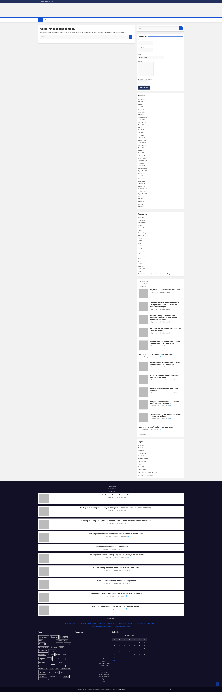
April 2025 (141, 135)
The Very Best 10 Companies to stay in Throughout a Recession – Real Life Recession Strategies (164, 305)
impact (42, 659)
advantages (43, 637)
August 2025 (141, 125)
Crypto (140, 230)
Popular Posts (144, 281)
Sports (140, 263)
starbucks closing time (65, 668)
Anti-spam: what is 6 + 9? (145, 79)
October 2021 (142, 191)
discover (43, 650)
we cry (40, 679)
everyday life (42, 654)
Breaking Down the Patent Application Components (164, 389)
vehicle (66, 676)
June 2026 (141, 104)
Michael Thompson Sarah (167, 346)
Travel (139, 271)
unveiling (59, 676)
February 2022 (142, 183)
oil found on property (52, 662)
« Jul (113, 660)
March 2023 (141, 166)
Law (139, 253)
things (56, 672)
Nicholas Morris (164, 292)
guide (58, 654)
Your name (141, 40)
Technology (141, 269)
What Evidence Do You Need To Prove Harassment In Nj (154, 274)
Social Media (141, 261)
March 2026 (141, 112)
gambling (51, 654)
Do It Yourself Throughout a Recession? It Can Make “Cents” (165, 329)
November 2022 (142, 168)
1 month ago (154, 380)
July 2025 (140, 127)
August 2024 (141, 148)
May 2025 (140, 132)
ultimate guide (52, 676)
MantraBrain (121, 689)
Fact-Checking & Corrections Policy (148, 472)
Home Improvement (143, 251)
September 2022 (142, 171)
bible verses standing (49, 640)
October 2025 (142, 120)
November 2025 (142, 117)
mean (63, 659)
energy (52, 651)
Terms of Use (142, 461)
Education (141, 235)
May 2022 (140, 176)
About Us (140, 448)
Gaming (140, 246)
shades (51, 668)
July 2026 (140, 102)
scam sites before (43, 668)
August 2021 (141, 196)
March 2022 (141, 181)
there (49, 672)
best (40, 641)
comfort (59, 644)
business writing (62, 641)
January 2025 (142, 140)
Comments (143, 286)
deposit (61, 647)
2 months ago (155, 405)
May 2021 (140, 204)
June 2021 (141, 201)
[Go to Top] (217, 684)
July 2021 (140, 199)
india (49, 659)
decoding (54, 647)
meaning (42, 662)
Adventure (141, 217)
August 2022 (141, 173)
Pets (139, 258)
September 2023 (142, 160)
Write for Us (141, 456)
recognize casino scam (44, 666)
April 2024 (141, 153)
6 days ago (154, 346)
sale (53, 666)
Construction (141, 228)
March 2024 (141, 155)
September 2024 (142, 145)
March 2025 (141, 137)
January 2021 (142, 206)
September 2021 (142, 194)
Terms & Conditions (143, 467)
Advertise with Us (143, 458)
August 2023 (141, 163)
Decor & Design (142, 233)
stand (57, 668)
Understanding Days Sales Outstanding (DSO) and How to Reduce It (164, 402)
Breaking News (142, 223)
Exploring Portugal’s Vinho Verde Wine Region (156, 354)
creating (67, 644)
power (61, 662)
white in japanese (48, 679)
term (42, 672)
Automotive (141, 220)
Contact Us (141, 445)
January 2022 (142, 186)
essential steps (60, 651)
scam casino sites (61, 666)
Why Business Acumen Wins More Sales (165, 290)
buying (41, 644)
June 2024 (141, 150)
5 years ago (154, 292)
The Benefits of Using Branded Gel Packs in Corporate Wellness (165, 415)
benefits (64, 637)
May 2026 (140, 107)
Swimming (141, 266)
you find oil (57, 679)
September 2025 (142, 122)
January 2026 (142, 114)
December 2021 (142, 189)
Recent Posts (143, 284)
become (54, 637)
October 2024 (142, 143)
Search (130, 37)
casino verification (50, 644)
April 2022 (141, 178)
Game (139, 243)
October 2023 (142, 158)
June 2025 (141, 130)
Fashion (140, 238)
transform (42, 676)
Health (140, 248)
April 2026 (141, 109)
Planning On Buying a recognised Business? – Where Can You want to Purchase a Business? (163, 318)
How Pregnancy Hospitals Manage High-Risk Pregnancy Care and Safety (165, 342)
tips (61, 672)
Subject (140, 54)
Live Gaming (141, 256)
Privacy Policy (142, 453)
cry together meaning (43, 647)
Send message (144, 87)
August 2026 (141, 99)
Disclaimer (141, 450)
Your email (141, 47)
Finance (140, 240)
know (56, 658)
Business (140, 225)
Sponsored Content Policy (145, 475)
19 (124, 651)
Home (139, 464)
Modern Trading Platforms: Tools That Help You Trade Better (164, 376)
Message (140, 61)
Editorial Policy (142, 469)
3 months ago (144, 357)
